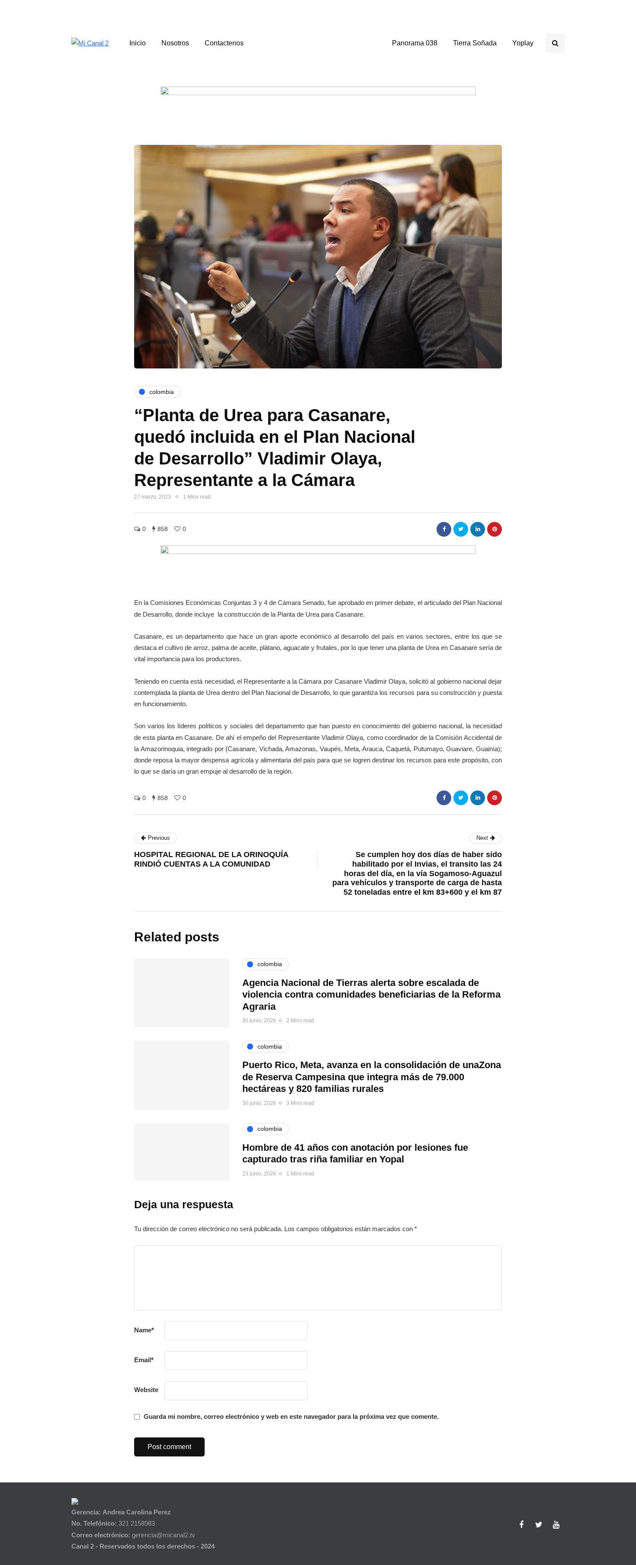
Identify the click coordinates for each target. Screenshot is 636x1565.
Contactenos (224, 43)
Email (144, 1359)
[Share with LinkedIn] (477, 529)
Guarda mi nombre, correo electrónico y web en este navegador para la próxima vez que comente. (291, 1416)
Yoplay (522, 43)
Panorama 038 (414, 43)
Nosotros (175, 43)
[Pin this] (494, 529)
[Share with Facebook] (444, 529)
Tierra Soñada (475, 43)
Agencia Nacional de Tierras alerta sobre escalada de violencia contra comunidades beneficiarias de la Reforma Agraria (371, 994)
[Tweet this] (460, 529)
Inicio (137, 43)
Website (146, 1389)
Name (144, 1330)
